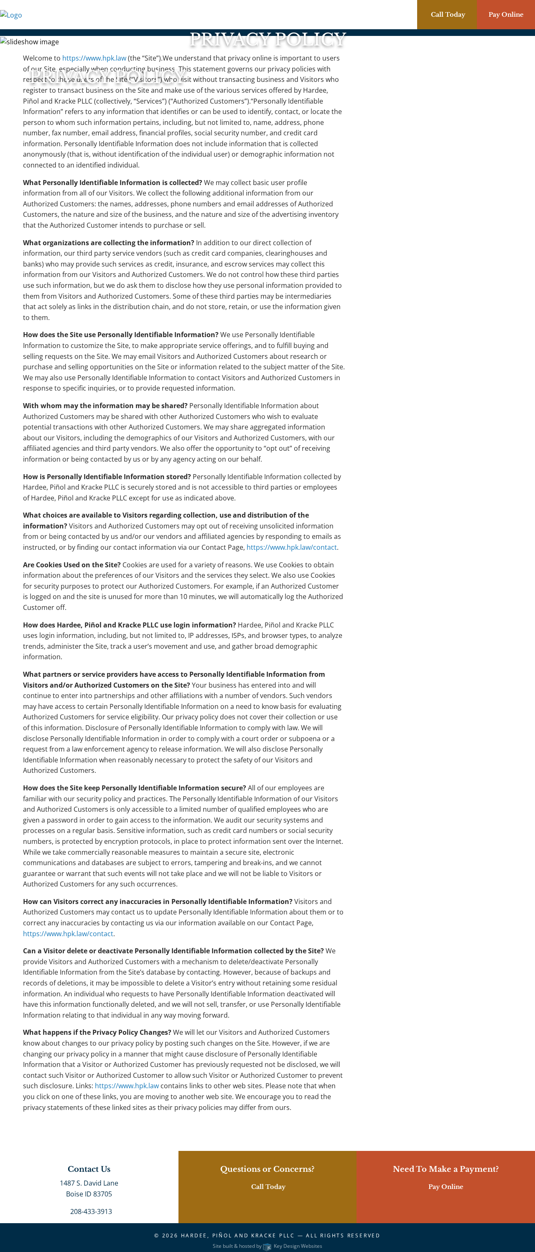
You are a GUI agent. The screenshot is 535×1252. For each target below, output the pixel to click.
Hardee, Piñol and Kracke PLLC (238, 1235)
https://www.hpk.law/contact (292, 547)
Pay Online (506, 14)
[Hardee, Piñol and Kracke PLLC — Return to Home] (11, 14)
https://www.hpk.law (127, 1085)
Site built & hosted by (267, 1245)
